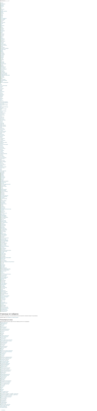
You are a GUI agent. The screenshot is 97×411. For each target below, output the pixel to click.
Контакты (3, 409)
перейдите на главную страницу (12, 317)
